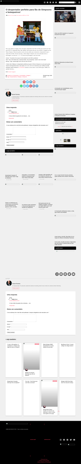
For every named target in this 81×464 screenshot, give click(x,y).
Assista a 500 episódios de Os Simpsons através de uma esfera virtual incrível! (45, 176)
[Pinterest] (50, 2)
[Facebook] (47, 2)
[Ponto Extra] (65, 140)
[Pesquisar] (75, 2)
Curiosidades (22, 75)
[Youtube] (56, 2)
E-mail (8, 139)
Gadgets (28, 75)
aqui (71, 126)
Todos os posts (15, 100)
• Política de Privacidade (44, 460)
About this (59, 126)
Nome (8, 137)
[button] (24, 82)
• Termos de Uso (43, 459)
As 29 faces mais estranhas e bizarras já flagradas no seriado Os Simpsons (29, 206)
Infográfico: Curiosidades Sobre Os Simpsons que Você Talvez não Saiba (28, 176)
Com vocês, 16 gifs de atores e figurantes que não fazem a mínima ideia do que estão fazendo (65, 243)
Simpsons (24, 76)
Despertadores (13, 76)
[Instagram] (45, 2)
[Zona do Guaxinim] (68, 140)
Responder (11, 118)
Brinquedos (16, 75)
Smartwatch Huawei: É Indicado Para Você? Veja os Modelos (11, 177)
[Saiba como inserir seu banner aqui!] (61, 140)
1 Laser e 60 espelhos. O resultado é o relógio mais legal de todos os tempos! (13, 346)
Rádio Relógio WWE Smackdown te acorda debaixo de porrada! (48, 346)
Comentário (9, 134)
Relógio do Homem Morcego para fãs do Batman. (30, 374)
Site (7, 142)
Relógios (19, 76)
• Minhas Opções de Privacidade (44, 462)
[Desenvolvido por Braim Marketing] (71, 444)
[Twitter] (53, 2)
